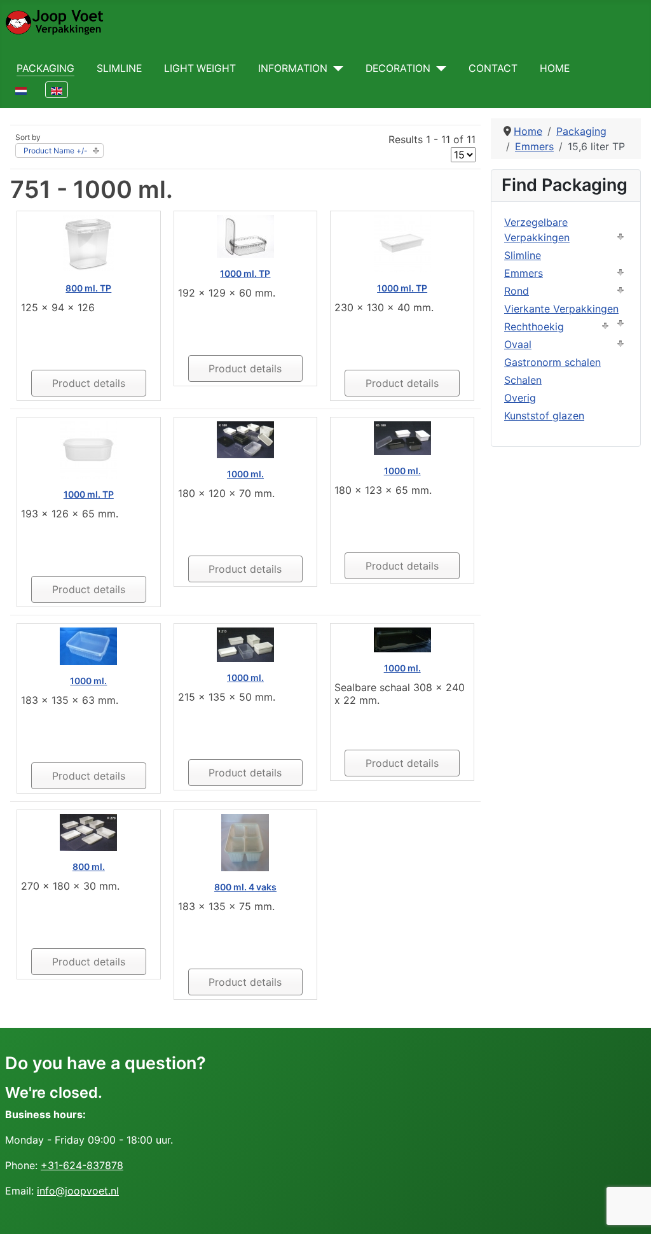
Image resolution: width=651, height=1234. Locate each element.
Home (555, 68)
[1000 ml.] (245, 439)
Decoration (398, 68)
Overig (520, 397)
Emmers (523, 273)
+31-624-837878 (82, 1165)
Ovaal (517, 344)
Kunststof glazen (544, 415)
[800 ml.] (88, 831)
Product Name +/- (56, 150)
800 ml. (88, 866)
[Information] (335, 68)
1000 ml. (245, 473)
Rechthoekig (534, 326)
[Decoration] (438, 68)
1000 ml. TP (245, 273)
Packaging (45, 68)
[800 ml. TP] (88, 243)
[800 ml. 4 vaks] (245, 842)
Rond (516, 290)
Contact (493, 68)
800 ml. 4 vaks (245, 886)
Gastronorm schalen (552, 362)
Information (292, 68)
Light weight (200, 68)
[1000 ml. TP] (245, 235)
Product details (88, 383)
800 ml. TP (88, 288)
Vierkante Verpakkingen (561, 308)
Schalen (523, 380)
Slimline (119, 68)
